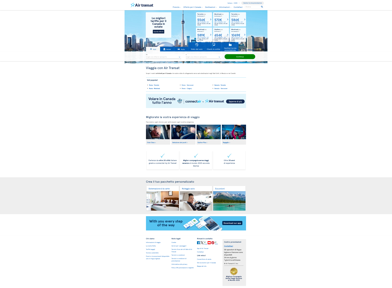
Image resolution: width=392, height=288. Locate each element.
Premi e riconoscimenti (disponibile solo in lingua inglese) (157, 257)
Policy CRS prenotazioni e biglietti (183, 268)
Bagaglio (226, 142)
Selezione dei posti (179, 142)
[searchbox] (254, 6)
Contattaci (238, 7)
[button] (153, 49)
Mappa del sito (201, 266)
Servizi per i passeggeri (179, 246)
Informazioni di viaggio (153, 242)
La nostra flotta (151, 246)
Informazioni (224, 7)
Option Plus (202, 142)
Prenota (176, 7)
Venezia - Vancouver (221, 88)
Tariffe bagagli (150, 249)
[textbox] (163, 56)
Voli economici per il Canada (206, 263)
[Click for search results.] (262, 6)
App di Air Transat (202, 248)
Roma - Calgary (187, 88)
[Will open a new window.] (198, 243)
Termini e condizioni (178, 255)
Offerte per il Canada (192, 7)
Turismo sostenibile (152, 253)
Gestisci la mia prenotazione (252, 3)
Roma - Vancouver (188, 85)
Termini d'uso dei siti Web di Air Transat (182, 250)
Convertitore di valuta (204, 259)
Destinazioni (210, 7)
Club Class (151, 142)
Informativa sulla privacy (179, 264)
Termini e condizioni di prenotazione (179, 259)
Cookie (174, 242)
